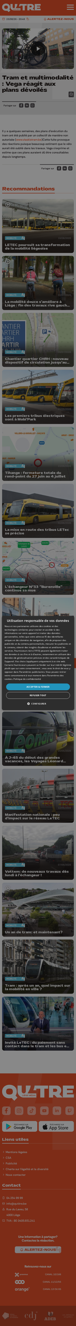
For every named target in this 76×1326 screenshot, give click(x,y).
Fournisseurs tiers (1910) (27, 650)
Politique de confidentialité (27, 679)
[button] (38, 703)
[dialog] (38, 663)
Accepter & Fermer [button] (38, 686)
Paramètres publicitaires (32, 671)
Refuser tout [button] (38, 695)
